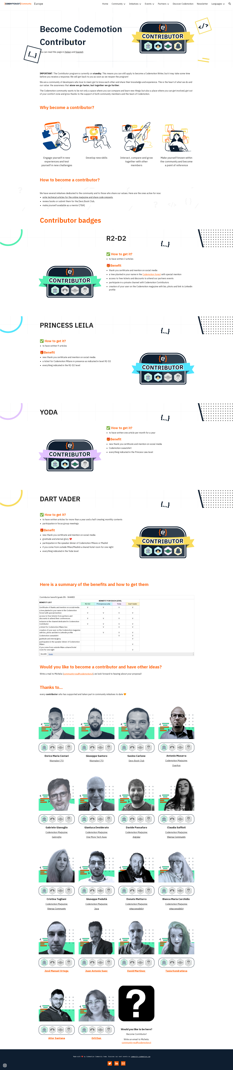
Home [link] (105, 3)
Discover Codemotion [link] (183, 3)
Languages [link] (216, 3)
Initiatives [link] (133, 3)
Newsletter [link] (202, 3)
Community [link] (117, 3)
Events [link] (148, 3)
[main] (83, 37)
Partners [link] (162, 3)
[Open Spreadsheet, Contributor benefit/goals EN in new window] (189, 598)
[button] (230, 4)
